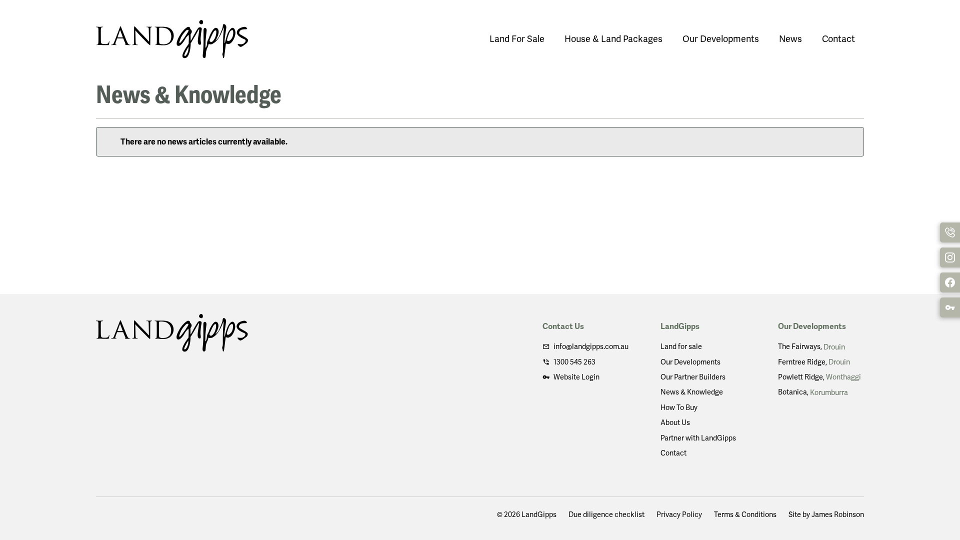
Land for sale (681, 346)
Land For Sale (517, 38)
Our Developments (720, 38)
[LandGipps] (172, 39)
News (790, 38)
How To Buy (679, 407)
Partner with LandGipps (698, 438)
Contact (838, 38)
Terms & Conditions (745, 514)
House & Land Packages (613, 38)
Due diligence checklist (606, 514)
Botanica (813, 392)
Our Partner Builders (693, 377)
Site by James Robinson (826, 514)
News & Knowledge (691, 392)
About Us (675, 422)
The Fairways (811, 346)
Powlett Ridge (819, 377)
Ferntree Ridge (814, 362)
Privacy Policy (679, 514)
